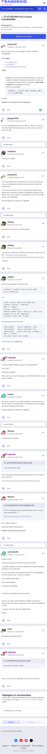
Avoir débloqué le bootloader (16, 66)
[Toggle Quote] (5, 463)
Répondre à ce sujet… (14, 710)
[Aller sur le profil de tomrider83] (4, 553)
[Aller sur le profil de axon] (4, 630)
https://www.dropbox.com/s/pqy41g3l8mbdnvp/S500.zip (21, 481)
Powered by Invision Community (23, 751)
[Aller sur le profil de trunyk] (4, 396)
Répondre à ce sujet (23, 36)
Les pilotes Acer (11, 62)
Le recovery (10, 64)
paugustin (8, 25)
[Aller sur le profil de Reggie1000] (4, 120)
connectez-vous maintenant (29, 699)
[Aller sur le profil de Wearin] (4, 432)
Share (12, 722)
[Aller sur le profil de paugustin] (4, 46)
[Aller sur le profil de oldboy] (4, 223)
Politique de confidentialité (20, 746)
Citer (8, 110)
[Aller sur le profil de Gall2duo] (4, 153)
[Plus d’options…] (43, 45)
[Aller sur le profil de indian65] (4, 359)
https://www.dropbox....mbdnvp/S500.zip (17, 516)
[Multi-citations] (3, 109)
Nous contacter (37, 746)
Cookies (24, 748)
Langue (5, 746)
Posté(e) (16, 47)
